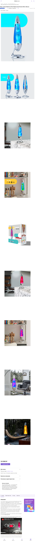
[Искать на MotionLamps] (33, 1)
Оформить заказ (5, 464)
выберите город (10, 471)
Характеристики (8, 495)
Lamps (17, 1)
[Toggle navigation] (8, 1)
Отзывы (13, 495)
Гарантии (18, 495)
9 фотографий (4, 10)
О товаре (2, 495)
